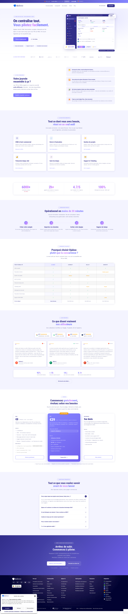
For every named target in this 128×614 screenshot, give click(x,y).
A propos (92, 581)
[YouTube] (25, 582)
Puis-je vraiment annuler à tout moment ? (63, 521)
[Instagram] (21, 582)
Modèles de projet (79, 590)
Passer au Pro (63, 457)
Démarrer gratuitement (29, 457)
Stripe (107, 588)
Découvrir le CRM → (19, 149)
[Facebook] (13, 582)
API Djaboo (108, 596)
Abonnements (50, 602)
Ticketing (49, 599)
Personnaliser (30, 608)
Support (91, 586)
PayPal (107, 594)
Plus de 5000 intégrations (108, 599)
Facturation (69, 28)
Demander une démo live (73, 563)
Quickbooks (108, 585)
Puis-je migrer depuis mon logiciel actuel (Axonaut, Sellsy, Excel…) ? (63, 496)
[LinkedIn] (29, 582)
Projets (69, 33)
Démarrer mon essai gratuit (55, 563)
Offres (68, 23)
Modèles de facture (79, 586)
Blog (91, 583)
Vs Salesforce (64, 581)
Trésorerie (69, 38)
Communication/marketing (39, 602)
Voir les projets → (87, 149)
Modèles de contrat (79, 583)
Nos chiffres (26, 191)
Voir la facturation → (54, 149)
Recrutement (92, 592)
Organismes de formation (38, 588)
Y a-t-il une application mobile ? (63, 526)
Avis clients (64, 5)
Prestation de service (37, 581)
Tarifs (70, 5)
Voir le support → (87, 168)
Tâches (48, 590)
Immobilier (35, 586)
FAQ (75, 5)
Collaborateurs (50, 588)
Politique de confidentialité (26, 611)
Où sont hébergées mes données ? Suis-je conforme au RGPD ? (63, 512)
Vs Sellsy (63, 586)
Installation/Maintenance (38, 599)
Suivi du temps (50, 595)
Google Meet (108, 581)
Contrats (71, 26)
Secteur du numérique (38, 583)
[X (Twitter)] (17, 582)
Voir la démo (35, 39)
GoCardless (108, 592)
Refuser (19, 608)
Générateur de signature (81, 581)
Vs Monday (63, 583)
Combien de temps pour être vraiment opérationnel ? (63, 517)
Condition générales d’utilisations (12, 611)
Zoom (107, 586)
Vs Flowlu (63, 595)
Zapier (107, 590)
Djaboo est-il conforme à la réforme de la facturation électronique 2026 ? (63, 507)
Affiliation (92, 590)
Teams (107, 583)
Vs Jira (62, 592)
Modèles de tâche (79, 588)
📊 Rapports (88, 46)
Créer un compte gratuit (20, 39)
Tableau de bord (70, 18)
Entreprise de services (38, 592)
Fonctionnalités (49, 5)
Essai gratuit (111, 5)
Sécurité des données (98, 608)
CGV (77, 608)
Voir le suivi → (53, 168)
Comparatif (57, 5)
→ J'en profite (73, 1)
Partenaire (92, 588)
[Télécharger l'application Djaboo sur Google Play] (16, 586)
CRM (68, 31)
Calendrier (69, 35)
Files (68, 40)
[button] (35, 596)
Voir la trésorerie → (19, 168)
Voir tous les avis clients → (64, 381)
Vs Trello (63, 597)
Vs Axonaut (63, 588)
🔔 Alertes (94, 46)
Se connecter (102, 5)
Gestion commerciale (52, 597)
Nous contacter (98, 457)
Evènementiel (36, 590)
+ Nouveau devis (81, 46)
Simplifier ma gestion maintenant (22, 95)
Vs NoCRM (63, 590)
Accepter (7, 608)
